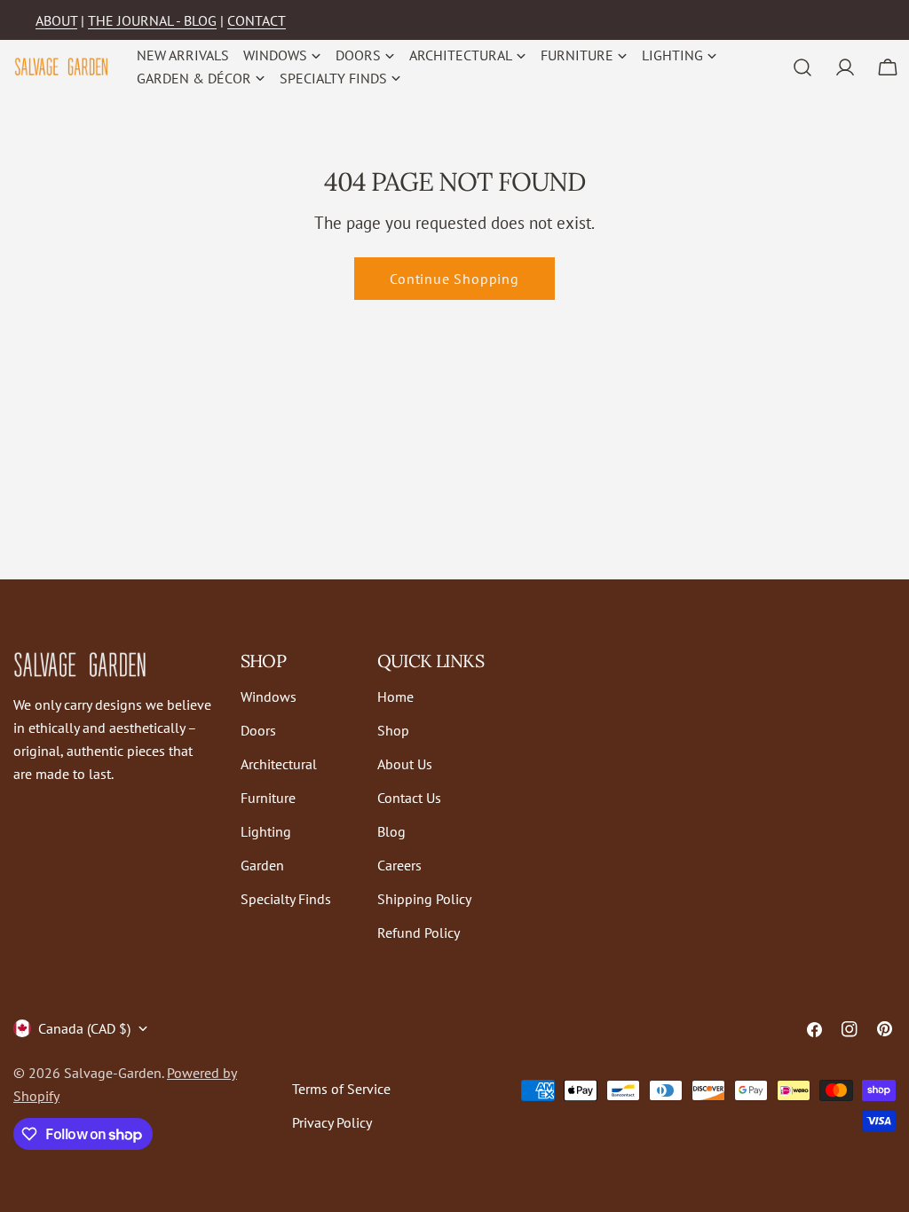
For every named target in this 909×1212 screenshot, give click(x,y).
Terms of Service (341, 1089)
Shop (393, 730)
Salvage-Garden (113, 1073)
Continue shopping (454, 278)
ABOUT (56, 20)
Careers (399, 865)
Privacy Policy (332, 1122)
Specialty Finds (286, 899)
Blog (391, 831)
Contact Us (409, 798)
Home (395, 696)
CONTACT (256, 20)
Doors (258, 730)
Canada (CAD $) (84, 1028)
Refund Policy (418, 932)
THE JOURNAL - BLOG (152, 20)
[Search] (802, 67)
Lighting (266, 831)
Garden (262, 865)
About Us (404, 764)
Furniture (268, 798)
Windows (268, 696)
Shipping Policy (424, 899)
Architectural (279, 764)
